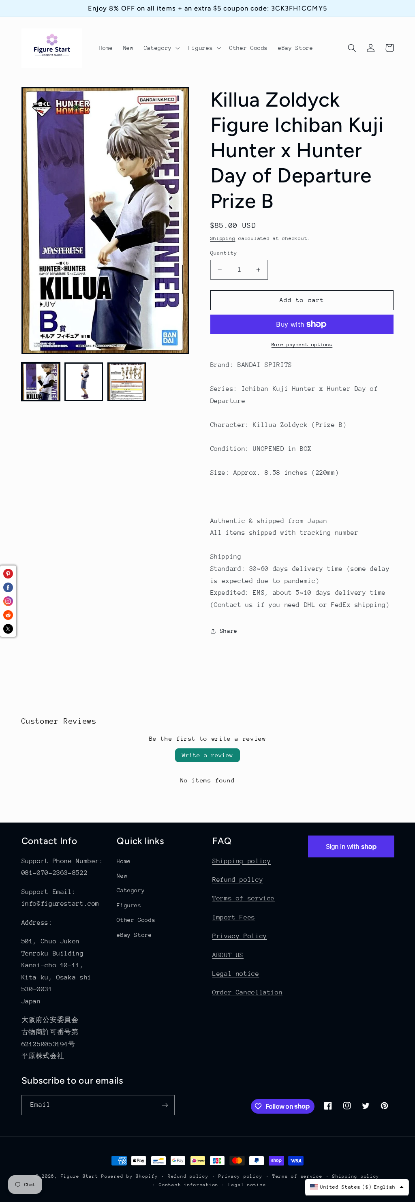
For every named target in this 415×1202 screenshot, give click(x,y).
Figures (129, 905)
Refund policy (237, 879)
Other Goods (136, 920)
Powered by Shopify (129, 1176)
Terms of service (243, 898)
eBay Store (134, 935)
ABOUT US (228, 955)
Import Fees (233, 917)
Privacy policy (240, 1176)
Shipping (222, 238)
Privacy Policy (239, 936)
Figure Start (79, 1176)
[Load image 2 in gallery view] (83, 381)
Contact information (188, 1184)
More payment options (302, 344)
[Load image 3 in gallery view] (126, 381)
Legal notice (235, 973)
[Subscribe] (164, 1105)
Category (131, 890)
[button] (161, 48)
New (122, 875)
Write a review (207, 755)
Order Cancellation (247, 992)
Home (124, 861)
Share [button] (228, 631)
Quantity (223, 253)
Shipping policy (241, 861)
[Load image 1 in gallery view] (40, 381)
